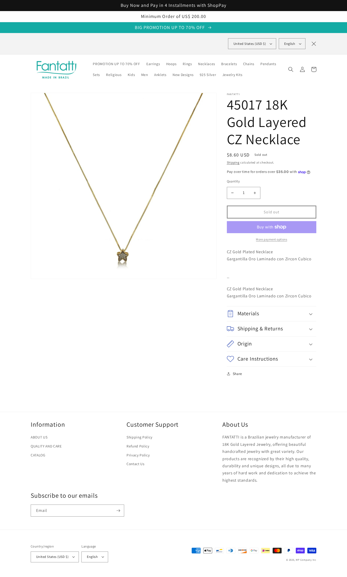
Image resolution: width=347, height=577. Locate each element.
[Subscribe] (118, 511)
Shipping (233, 162)
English (289, 43)
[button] (290, 69)
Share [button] (237, 373)
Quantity (233, 181)
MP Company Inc (306, 559)
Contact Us (135, 463)
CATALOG (38, 455)
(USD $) (249, 43)
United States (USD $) (52, 556)
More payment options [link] (271, 239)
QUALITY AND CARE (46, 446)
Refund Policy (138, 446)
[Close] (313, 43)
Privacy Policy (138, 455)
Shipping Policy (139, 437)
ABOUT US (39, 437)
